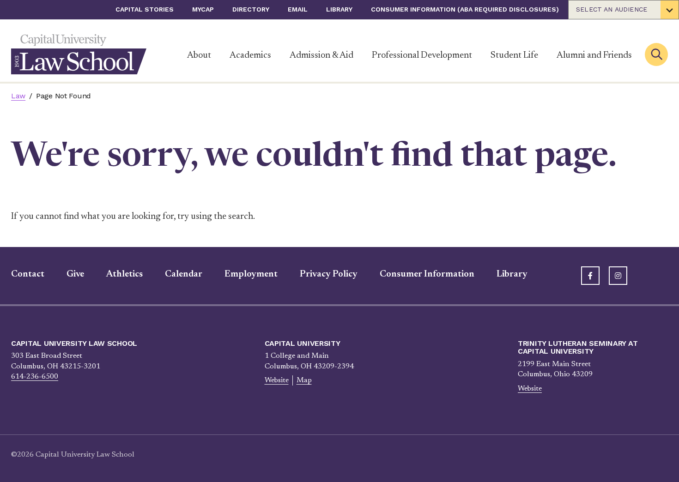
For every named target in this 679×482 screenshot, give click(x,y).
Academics (250, 55)
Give (75, 274)
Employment (251, 274)
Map (304, 380)
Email (298, 9)
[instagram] (618, 275)
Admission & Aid (321, 55)
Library (339, 9)
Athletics (124, 274)
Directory (250, 9)
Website (277, 380)
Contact (27, 274)
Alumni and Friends (594, 55)
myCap (203, 9)
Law (18, 95)
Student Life (514, 55)
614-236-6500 (34, 376)
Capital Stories (144, 9)
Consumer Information (427, 274)
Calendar (183, 274)
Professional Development (422, 55)
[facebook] (590, 275)
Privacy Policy (329, 274)
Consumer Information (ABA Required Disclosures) (465, 9)
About (199, 55)
